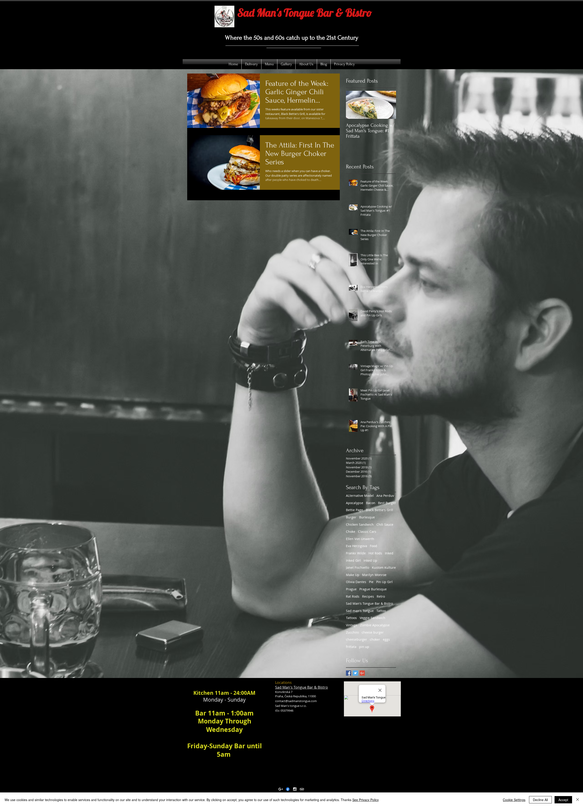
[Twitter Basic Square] (355, 673)
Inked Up (370, 560)
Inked (389, 553)
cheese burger (373, 632)
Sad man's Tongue (360, 611)
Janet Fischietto (357, 567)
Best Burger (387, 503)
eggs (386, 639)
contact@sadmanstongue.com (296, 701)
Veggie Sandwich (372, 618)
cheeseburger (356, 639)
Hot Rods (375, 553)
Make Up (352, 575)
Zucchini (352, 632)
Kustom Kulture (384, 567)
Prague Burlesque (373, 589)
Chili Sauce (384, 524)
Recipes (368, 596)
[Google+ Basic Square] (362, 673)
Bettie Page (354, 510)
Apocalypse (354, 503)
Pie (371, 582)
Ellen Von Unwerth (360, 539)
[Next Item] (389, 104)
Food (373, 546)
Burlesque (367, 517)
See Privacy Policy (365, 799)
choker (375, 639)
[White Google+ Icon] (280, 789)
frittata (351, 647)
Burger (351, 517)
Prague (351, 589)
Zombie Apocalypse (375, 625)
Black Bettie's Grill (379, 510)
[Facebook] (287, 789)
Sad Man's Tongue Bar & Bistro (369, 603)
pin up (364, 647)
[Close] (577, 799)
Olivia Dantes (356, 582)
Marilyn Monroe (374, 575)
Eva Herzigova (356, 546)
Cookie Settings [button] (514, 799)
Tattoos (351, 618)
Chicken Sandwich (360, 524)
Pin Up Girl (384, 582)
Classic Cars (367, 531)
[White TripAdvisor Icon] (301, 789)
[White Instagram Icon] (294, 789)
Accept (563, 799)
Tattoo (381, 611)
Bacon (370, 503)
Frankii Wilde (356, 553)
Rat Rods (352, 596)
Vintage (351, 625)
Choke (350, 531)
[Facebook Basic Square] (348, 673)
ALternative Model (360, 495)
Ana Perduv (385, 495)
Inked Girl (353, 560)
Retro (381, 596)
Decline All (540, 799)
